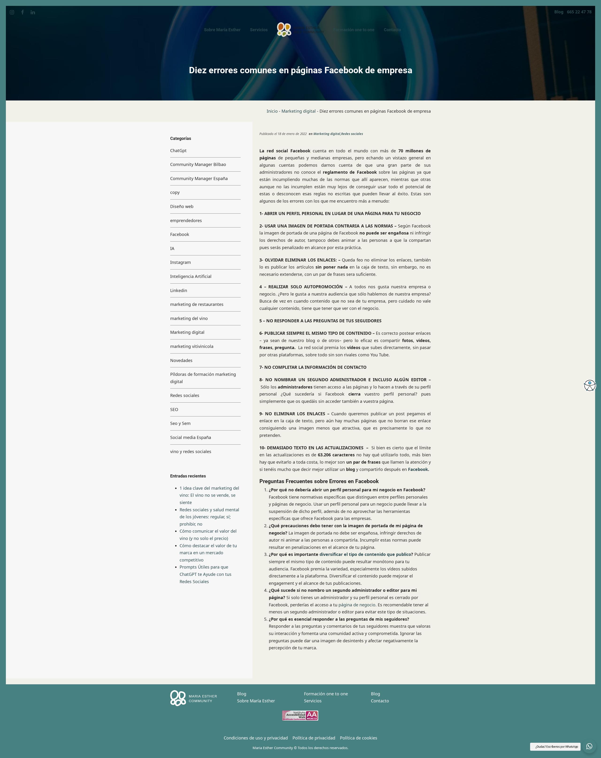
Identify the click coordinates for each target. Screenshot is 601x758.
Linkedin (178, 290)
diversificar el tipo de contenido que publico (365, 554)
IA (172, 248)
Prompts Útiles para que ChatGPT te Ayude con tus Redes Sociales (205, 574)
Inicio (272, 111)
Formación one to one (326, 693)
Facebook (418, 469)
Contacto (380, 701)
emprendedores (186, 220)
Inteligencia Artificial (191, 276)
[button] (589, 746)
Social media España (190, 437)
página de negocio (357, 605)
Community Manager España (199, 178)
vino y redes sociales (190, 451)
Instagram (180, 262)
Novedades (181, 360)
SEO (174, 409)
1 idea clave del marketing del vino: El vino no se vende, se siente (209, 495)
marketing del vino (189, 318)
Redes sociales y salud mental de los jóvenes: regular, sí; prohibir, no (209, 517)
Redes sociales (352, 134)
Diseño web (181, 206)
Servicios (313, 701)
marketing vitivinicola (191, 346)
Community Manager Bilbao (198, 164)
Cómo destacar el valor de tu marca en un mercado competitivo (208, 552)
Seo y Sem (180, 423)
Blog (241, 693)
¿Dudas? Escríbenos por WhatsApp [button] (557, 747)
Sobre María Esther (256, 701)
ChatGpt (178, 150)
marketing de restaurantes (196, 304)
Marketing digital (298, 111)
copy (175, 192)
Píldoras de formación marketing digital (203, 377)
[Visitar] (12, 11)
